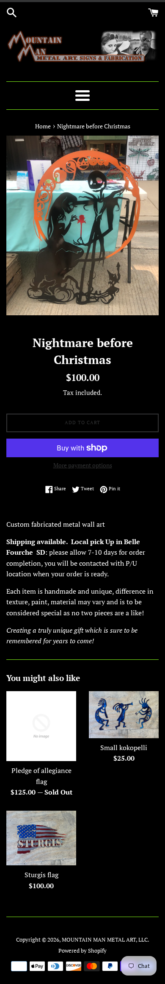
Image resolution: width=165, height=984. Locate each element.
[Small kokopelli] (124, 714)
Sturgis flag (41, 874)
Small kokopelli (123, 747)
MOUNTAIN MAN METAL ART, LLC (105, 939)
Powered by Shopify (82, 950)
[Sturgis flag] (41, 838)
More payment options (82, 465)
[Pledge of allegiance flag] (41, 726)
